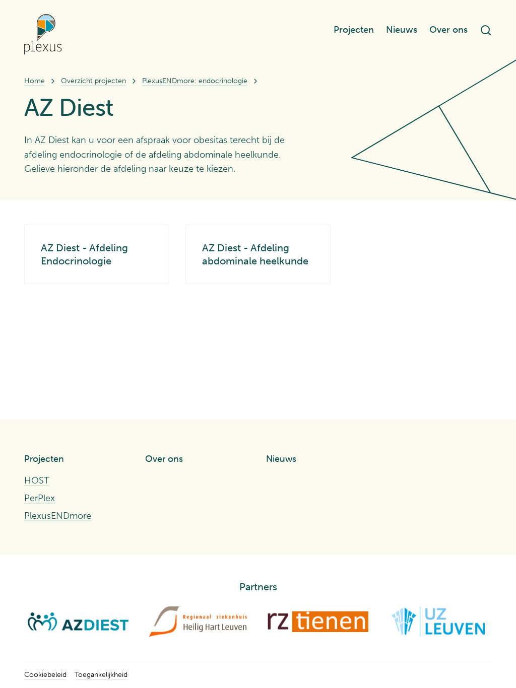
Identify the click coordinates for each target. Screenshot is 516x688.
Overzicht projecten (93, 81)
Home (34, 81)
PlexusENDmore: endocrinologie (194, 81)
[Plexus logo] (43, 34)
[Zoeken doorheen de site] (486, 30)
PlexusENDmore (57, 515)
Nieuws (401, 29)
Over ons (448, 29)
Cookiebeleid (45, 674)
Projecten (354, 29)
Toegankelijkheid (101, 674)
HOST (36, 480)
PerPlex (39, 498)
